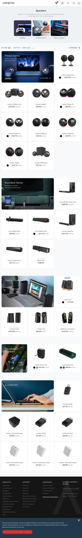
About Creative (48, 485)
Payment (26, 488)
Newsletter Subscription (70, 493)
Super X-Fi (6, 485)
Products (26, 485)
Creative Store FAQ (29, 501)
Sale (4, 514)
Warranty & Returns (29, 496)
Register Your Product (70, 496)
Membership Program (30, 498)
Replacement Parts (9, 512)
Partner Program (50, 497)
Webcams (6, 498)
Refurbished (7, 509)
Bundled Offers (7, 506)
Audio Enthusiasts (8, 504)
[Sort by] (32, 48)
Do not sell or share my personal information (17, 532)
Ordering (26, 491)
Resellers (46, 493)
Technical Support (29, 504)
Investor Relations (49, 488)
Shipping (25, 493)
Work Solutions (7, 496)
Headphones (7, 493)
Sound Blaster (7, 488)
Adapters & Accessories (10, 501)
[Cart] (73, 3)
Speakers (6, 491)
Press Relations (48, 491)
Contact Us (26, 506)
